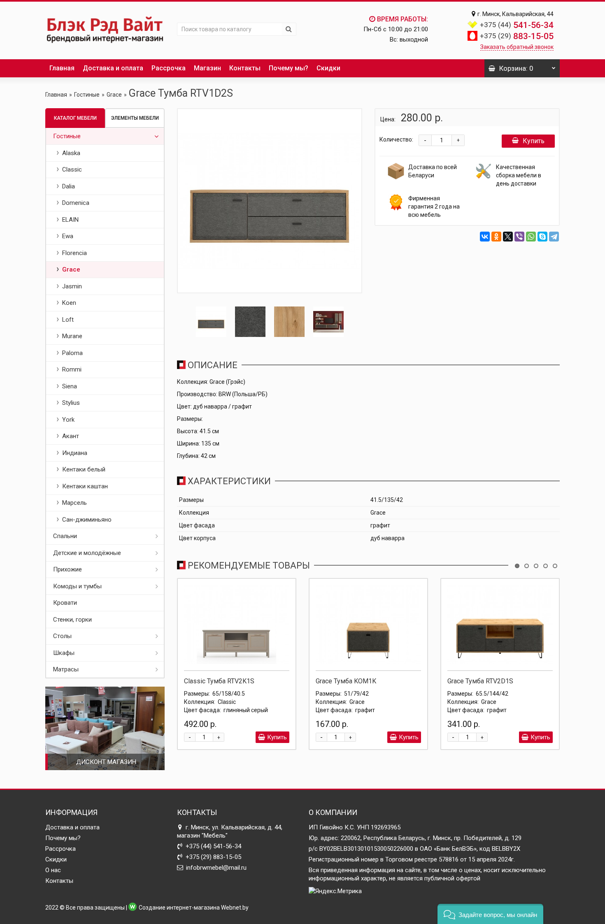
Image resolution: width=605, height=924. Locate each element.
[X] (508, 236)
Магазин (207, 68)
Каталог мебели (75, 118)
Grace (114, 94)
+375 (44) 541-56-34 (213, 846)
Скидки (328, 68)
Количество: (396, 139)
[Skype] (542, 236)
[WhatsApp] (531, 236)
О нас (53, 870)
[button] (490, 914)
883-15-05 (517, 36)
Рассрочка (168, 68)
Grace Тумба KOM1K (346, 681)
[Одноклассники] (496, 236)
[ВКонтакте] (485, 236)
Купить (533, 141)
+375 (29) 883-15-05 (213, 857)
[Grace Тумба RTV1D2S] (269, 200)
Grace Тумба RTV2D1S (480, 681)
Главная (61, 68)
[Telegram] (554, 236)
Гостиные (87, 94)
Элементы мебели (135, 118)
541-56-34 (517, 25)
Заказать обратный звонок (517, 47)
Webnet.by (235, 907)
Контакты (245, 68)
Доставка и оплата (113, 68)
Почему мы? (288, 68)
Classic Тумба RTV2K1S (219, 681)
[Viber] (519, 236)
